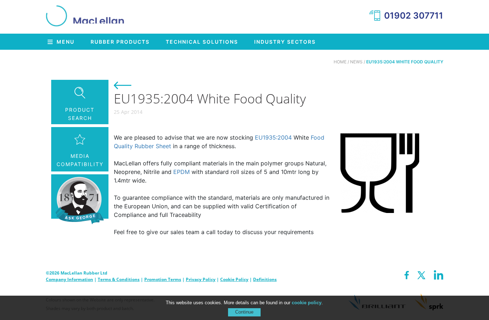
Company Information (69, 279)
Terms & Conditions (119, 279)
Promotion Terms (162, 279)
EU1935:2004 (273, 137)
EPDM (181, 171)
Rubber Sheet (153, 146)
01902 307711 (413, 15)
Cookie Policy (234, 279)
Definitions (265, 279)
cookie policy (306, 302)
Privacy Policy (201, 279)
